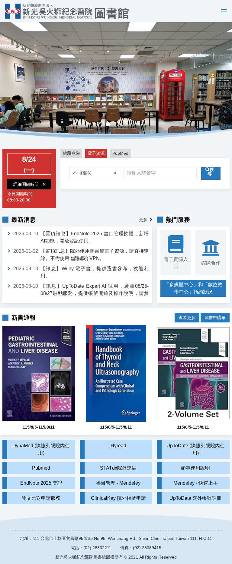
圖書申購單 (215, 317)
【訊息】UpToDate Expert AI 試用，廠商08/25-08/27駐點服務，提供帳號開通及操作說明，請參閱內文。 (94, 293)
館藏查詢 (71, 153)
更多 (143, 219)
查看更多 (187, 317)
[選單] (222, 11)
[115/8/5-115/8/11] (38, 373)
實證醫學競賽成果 (134, 124)
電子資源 (96, 153)
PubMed (120, 153)
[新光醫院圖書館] (67, 11)
